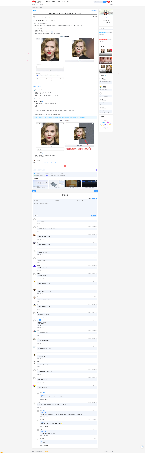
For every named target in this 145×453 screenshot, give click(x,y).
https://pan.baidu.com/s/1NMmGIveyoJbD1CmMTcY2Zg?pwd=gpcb (48, 162)
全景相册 (53, 1)
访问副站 (47, 175)
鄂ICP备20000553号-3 (108, 451)
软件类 (41, 4)
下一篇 (96, 191)
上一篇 (34, 191)
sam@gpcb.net (45, 451)
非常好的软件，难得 (103, 89)
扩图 (43, 169)
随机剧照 (58, 1)
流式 (108, 1)
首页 (44, 1)
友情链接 (48, 1)
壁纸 (68, 1)
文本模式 (94, 198)
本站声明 (63, 1)
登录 (112, 4)
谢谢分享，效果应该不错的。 (105, 96)
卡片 (111, 1)
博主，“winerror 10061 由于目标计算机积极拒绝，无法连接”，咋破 (105, 82)
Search (105, 1)
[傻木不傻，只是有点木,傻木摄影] (37, 1)
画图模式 (89, 198)
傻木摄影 (106, 17)
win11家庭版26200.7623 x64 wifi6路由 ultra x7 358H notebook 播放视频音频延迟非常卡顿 (105, 103)
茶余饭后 (37, 4)
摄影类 (33, 4)
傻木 (36, 16)
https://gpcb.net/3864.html (59, 175)
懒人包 (39, 169)
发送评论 (93, 215)
